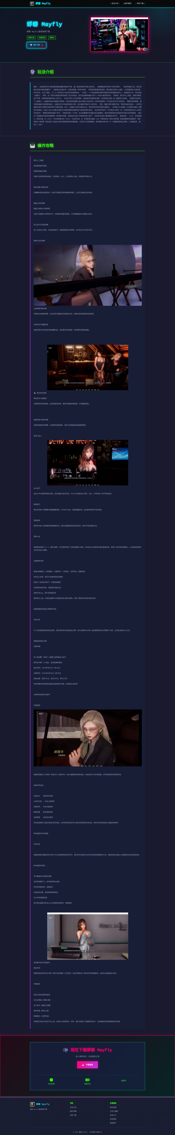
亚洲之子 (113, 1115)
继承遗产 (113, 1123)
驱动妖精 (113, 1107)
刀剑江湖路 (114, 1111)
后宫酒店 (113, 1119)
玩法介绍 (115, 3)
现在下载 (140, 3)
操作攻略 (127, 3)
